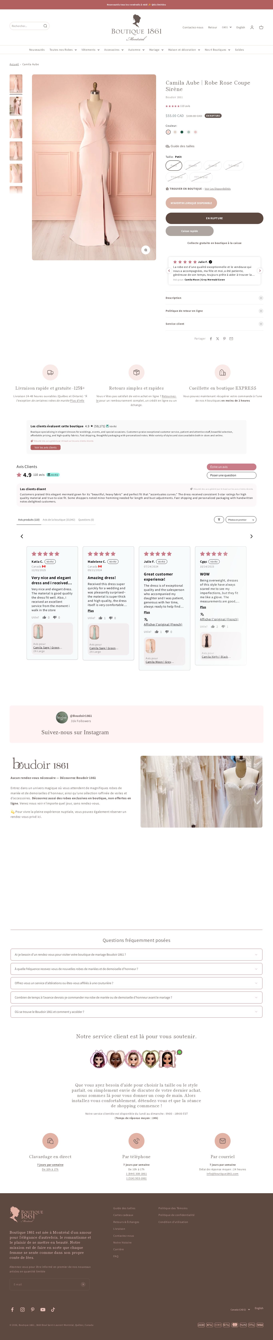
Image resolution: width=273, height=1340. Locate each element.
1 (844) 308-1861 (136, 1173)
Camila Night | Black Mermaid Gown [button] (215, 656)
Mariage (154, 49)
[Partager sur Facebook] (210, 338)
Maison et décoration (182, 49)
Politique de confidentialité (176, 1215)
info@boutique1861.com (223, 1173)
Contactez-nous (193, 27)
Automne (134, 49)
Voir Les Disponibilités (218, 188)
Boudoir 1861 (174, 97)
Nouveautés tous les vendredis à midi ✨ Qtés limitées (136, 4)
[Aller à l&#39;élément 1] (16, 84)
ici (39, 817)
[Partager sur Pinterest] (224, 338)
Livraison (119, 1228)
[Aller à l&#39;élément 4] (16, 151)
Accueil (14, 64)
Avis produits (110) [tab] (29, 519)
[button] (173, 106)
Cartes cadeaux (123, 1215)
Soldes (239, 49)
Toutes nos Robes (61, 49)
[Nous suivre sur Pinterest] (32, 1309)
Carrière (118, 1249)
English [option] (240, 27)
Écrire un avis (219, 467)
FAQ (115, 1256)
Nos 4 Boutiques (215, 49)
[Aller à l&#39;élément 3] (16, 129)
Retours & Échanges (126, 1222)
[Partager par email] (231, 338)
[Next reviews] (260, 270)
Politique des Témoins (173, 1208)
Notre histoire (122, 1242)
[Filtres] (219, 519)
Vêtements (89, 49)
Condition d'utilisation (173, 1222)
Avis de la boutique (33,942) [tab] (59, 519)
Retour (212, 27)
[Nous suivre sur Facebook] (12, 1309)
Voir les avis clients (46, 447)
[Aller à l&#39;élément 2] (16, 107)
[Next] (250, 537)
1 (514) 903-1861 (136, 1178)
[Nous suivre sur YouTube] (43, 1309)
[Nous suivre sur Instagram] (22, 1309)
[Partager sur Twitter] (217, 338)
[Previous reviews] (169, 270)
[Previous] (23, 537)
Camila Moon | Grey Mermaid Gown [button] (158, 662)
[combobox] (26, 25)
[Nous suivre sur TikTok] (53, 1309)
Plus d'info (77, 400)
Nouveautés (37, 49)
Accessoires (112, 49)
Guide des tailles (124, 1208)
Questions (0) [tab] (86, 519)
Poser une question (223, 475)
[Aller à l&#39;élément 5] (16, 174)
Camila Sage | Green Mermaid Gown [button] (46, 647)
